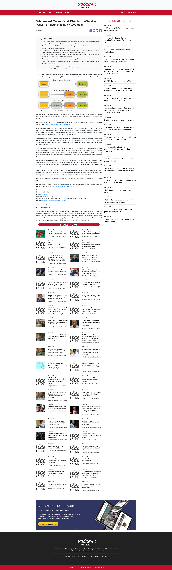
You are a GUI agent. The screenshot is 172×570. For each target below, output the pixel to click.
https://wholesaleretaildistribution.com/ (54, 200)
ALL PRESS (58, 12)
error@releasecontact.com (62, 215)
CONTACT (66, 12)
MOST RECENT (48, 12)
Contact (104, 556)
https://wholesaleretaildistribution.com (58, 124)
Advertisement (94, 556)
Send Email (43, 194)
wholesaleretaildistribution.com (66, 69)
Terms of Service (70, 556)
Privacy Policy (82, 556)
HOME (39, 12)
